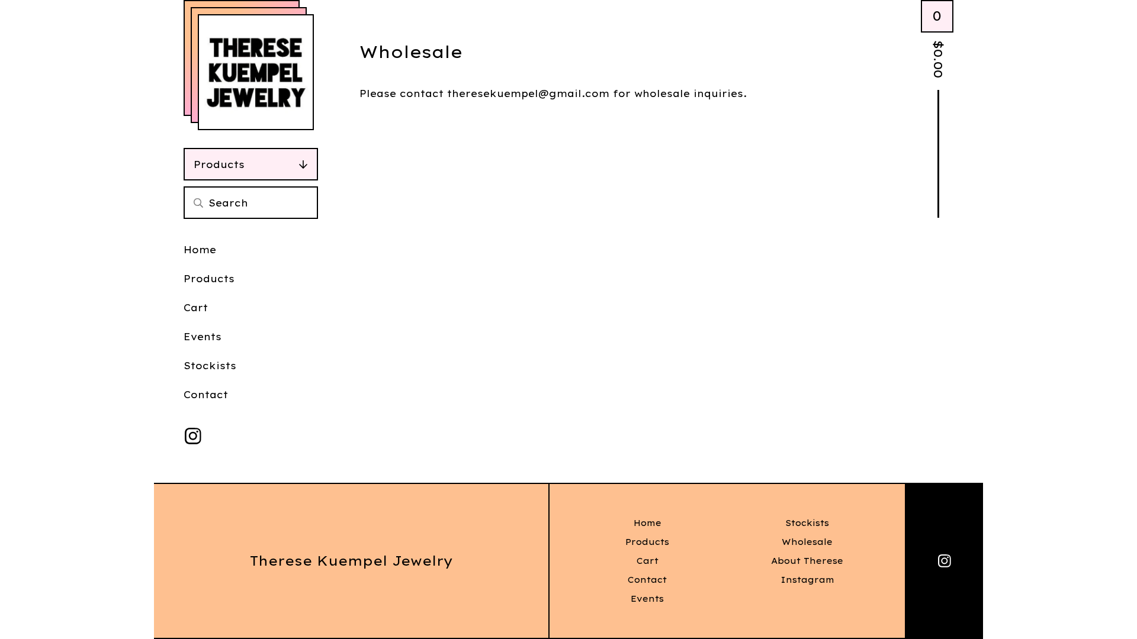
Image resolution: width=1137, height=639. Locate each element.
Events (202, 337)
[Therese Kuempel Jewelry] (256, 72)
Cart (196, 308)
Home (200, 250)
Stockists (210, 366)
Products (219, 164)
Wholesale (807, 542)
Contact (206, 395)
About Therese (807, 561)
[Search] (198, 203)
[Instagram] (193, 436)
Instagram (807, 580)
